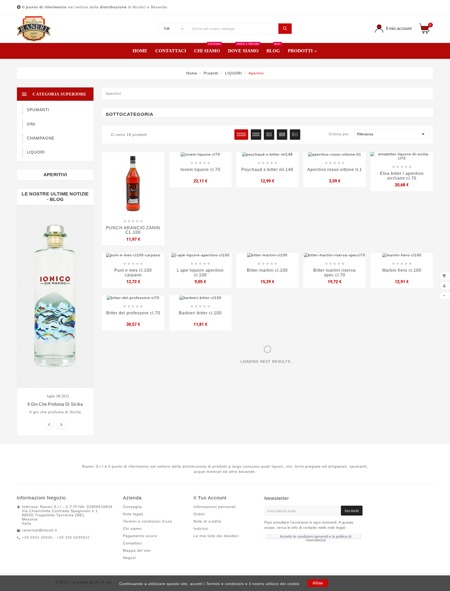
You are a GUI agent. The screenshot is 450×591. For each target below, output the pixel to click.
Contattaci (132, 543)
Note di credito (207, 521)
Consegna (132, 507)
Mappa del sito (137, 550)
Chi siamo (132, 528)
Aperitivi (55, 174)
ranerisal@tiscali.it (39, 530)
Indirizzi (200, 528)
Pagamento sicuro (140, 536)
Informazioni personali (214, 507)
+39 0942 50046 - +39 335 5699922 (56, 537)
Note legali (133, 514)
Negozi (129, 558)
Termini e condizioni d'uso (147, 521)
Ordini (199, 514)
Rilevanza (391, 134)
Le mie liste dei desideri (216, 536)
